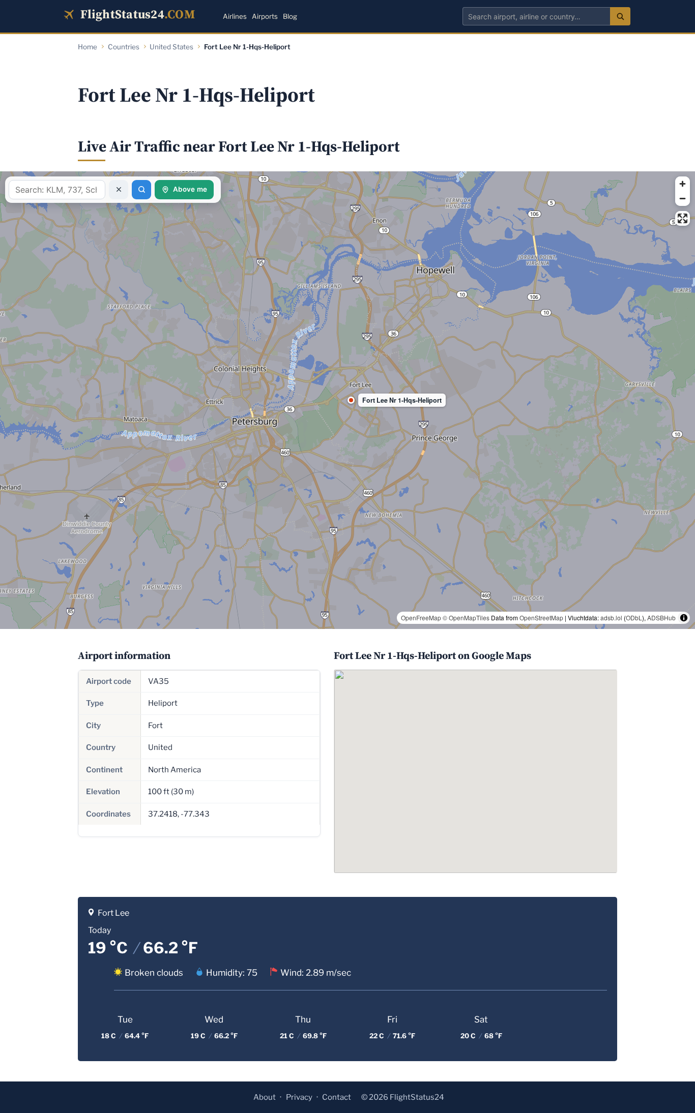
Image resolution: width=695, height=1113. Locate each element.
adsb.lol (611, 617)
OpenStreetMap (541, 617)
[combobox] (536, 16)
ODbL (634, 617)
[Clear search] (118, 189)
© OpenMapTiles (466, 617)
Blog (290, 16)
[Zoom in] (682, 183)
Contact (336, 1097)
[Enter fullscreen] (682, 218)
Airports (265, 16)
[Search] (620, 16)
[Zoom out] (682, 198)
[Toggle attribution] (684, 618)
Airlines (235, 16)
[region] (347, 400)
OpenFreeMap (421, 617)
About (264, 1097)
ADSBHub (661, 617)
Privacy (299, 1097)
